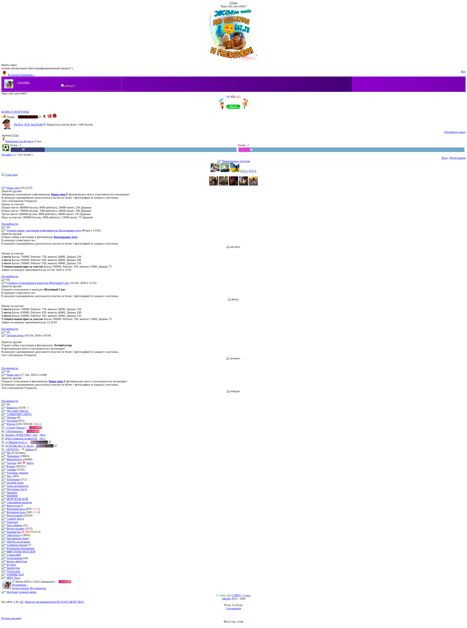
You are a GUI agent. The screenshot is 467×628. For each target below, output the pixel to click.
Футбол (11, 564)
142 (21, 601)
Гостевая (12, 420)
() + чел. (241, 595)
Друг (43, 434)
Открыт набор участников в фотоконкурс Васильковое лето (44, 230)
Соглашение (233, 608)
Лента (30, 463)
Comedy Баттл (15, 518)
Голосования (14, 558)
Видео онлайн (15, 528)
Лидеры (11, 417)
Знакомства (14, 531)
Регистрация (458, 157)
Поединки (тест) (17, 489)
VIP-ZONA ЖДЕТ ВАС (69, 601)
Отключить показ (455, 132)
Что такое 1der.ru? (17, 410)
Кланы (11, 466)
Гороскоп (12, 522)
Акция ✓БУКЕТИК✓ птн (21, 434)
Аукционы (13, 479)
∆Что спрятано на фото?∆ (21, 438)
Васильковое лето (65, 237)
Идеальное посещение (20, 548)
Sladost (29, 449)
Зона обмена (14, 525)
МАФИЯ (12, 495)
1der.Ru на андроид (18, 541)
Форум (11, 424)
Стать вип (11, 174)
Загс (9, 476)
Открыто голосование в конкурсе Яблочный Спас (38, 282)
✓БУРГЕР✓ (12, 449)
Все (463, 71)
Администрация (17, 545)
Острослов (13, 571)
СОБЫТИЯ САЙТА (19, 414)
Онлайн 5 (7, 154)
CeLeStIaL (23, 82)
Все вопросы (38, 588)
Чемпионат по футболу (19, 141)
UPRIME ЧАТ (15, 574)
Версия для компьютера (40, 601)
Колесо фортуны (17, 561)
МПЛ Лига (13, 577)
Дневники (13, 456)
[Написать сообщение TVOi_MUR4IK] (39, 116)
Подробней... (20, 584)
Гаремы (11, 469)
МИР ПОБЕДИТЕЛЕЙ (21, 551)
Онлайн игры (15, 482)
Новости (12, 407)
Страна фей (14, 554)
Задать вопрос (20, 588)
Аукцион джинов (17, 472)
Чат (9, 452)
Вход (445, 157)
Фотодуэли (13, 505)
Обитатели (13, 535)
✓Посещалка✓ (14, 431)
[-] (39, 424)
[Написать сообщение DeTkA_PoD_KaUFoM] (44, 124)
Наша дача (13, 187)
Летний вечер (15, 335)
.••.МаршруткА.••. (16, 442)
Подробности (9, 223)
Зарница (12, 492)
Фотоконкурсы (16, 508)
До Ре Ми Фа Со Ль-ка (19, 445)
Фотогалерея (14, 515)
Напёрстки (13, 568)
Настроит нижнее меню (21, 592)
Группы (11, 463)
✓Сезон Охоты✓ (15, 427)
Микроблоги (14, 459)
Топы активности (17, 485)
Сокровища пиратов (19, 502)
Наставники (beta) (18, 538)
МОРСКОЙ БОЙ (17, 499)
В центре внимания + (21, 74)
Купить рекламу (11, 618)
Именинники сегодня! (236, 161)
